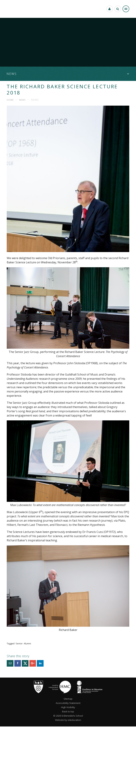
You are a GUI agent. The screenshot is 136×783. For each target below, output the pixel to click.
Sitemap (68, 698)
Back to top (68, 711)
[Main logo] (38, 692)
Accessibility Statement (68, 703)
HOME (10, 99)
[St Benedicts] (11, 9)
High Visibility (68, 707)
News (22, 99)
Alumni (27, 643)
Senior (19, 643)
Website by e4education (68, 720)
